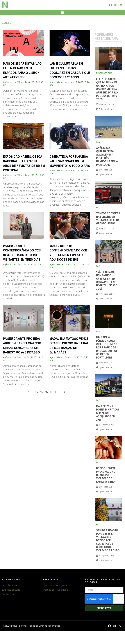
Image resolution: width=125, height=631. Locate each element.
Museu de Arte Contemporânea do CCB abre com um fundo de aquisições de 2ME (68, 253)
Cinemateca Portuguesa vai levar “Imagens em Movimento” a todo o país (70, 161)
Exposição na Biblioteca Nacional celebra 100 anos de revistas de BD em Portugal (24, 163)
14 (36, 392)
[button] (62, 12)
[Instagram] (115, 5)
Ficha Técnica (9, 585)
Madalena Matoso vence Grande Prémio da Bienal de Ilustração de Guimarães (69, 345)
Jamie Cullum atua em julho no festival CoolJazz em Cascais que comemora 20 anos (70, 70)
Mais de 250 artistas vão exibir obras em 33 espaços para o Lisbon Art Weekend (22, 70)
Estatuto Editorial (11, 589)
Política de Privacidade (55, 589)
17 (51, 392)
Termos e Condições (55, 585)
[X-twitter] (121, 5)
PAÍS (110, 73)
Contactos (8, 594)
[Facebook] (110, 5)
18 (56, 392)
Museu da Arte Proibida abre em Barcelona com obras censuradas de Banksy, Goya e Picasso (22, 345)
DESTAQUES (101, 73)
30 (64, 392)
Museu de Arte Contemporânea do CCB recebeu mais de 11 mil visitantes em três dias (22, 253)
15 (41, 392)
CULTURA (9, 23)
